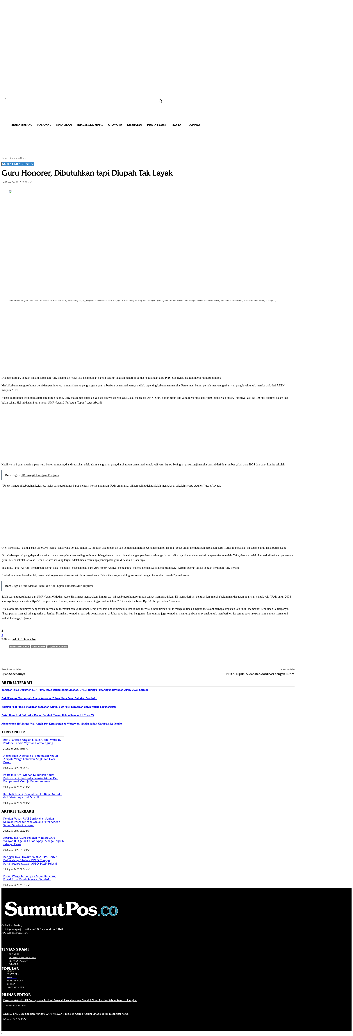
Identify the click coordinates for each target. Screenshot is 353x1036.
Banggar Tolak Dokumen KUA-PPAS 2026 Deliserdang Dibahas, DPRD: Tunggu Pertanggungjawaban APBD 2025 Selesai (74, 689)
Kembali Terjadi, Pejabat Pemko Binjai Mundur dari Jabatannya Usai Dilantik (32, 796)
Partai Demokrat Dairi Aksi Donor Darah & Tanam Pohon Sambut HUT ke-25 (47, 715)
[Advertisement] (176, 141)
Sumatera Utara (18, 158)
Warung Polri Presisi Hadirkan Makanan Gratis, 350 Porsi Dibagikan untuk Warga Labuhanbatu (58, 706)
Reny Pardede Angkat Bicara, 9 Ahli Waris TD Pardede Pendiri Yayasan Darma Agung (32, 741)
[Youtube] (23, 939)
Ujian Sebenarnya (13, 674)
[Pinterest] (61, 310)
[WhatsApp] (74, 310)
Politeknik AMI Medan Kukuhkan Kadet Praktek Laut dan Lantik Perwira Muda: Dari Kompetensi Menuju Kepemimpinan (30, 778)
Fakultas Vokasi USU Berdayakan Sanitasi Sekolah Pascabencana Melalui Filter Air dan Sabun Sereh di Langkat (31, 822)
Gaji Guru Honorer (58, 646)
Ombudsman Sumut (19, 646)
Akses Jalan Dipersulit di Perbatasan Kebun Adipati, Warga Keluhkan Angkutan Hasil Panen (30, 759)
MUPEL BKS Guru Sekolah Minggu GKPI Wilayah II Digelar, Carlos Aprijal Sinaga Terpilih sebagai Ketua (33, 841)
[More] (87, 311)
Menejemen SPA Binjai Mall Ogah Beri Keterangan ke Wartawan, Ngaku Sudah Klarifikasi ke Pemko (61, 723)
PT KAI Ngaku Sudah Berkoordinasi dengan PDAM (260, 674)
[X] (48, 310)
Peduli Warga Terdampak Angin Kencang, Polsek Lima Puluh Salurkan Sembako (49, 698)
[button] (160, 100)
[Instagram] (10, 939)
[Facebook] (34, 310)
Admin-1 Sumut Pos (24, 639)
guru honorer (38, 646)
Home (4, 158)
